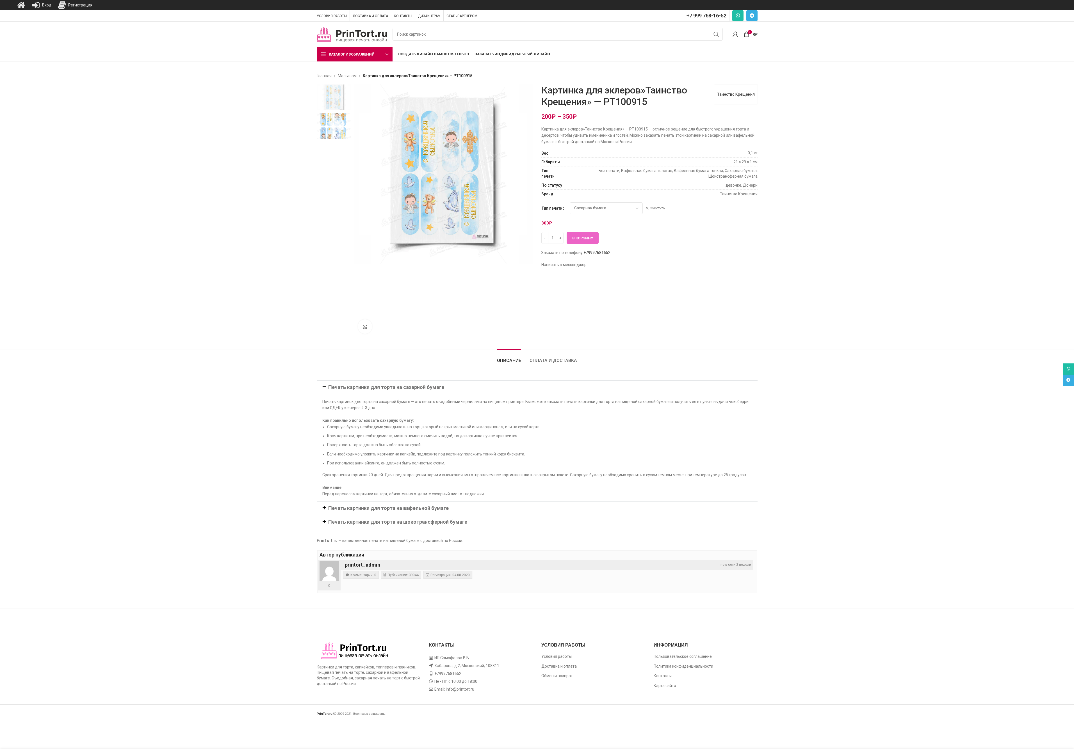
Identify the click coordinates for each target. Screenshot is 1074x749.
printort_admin (362, 565)
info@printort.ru (460, 689)
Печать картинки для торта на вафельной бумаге (388, 508)
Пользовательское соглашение (683, 656)
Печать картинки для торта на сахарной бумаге (386, 387)
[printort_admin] (329, 571)
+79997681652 (596, 252)
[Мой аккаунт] (735, 34)
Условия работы (556, 656)
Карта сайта (665, 685)
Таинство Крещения (736, 94)
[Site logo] (352, 34)
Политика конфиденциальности (683, 666)
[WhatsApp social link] (738, 15)
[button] (537, 387)
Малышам (347, 76)
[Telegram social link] (752, 15)
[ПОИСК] (716, 34)
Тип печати (551, 208)
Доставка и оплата (559, 666)
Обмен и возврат (557, 676)
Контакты (663, 676)
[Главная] (21, 5)
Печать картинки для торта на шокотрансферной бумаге (397, 522)
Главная (324, 76)
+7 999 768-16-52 (706, 16)
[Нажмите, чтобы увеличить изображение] (365, 326)
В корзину (582, 238)
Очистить (657, 208)
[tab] (509, 357)
